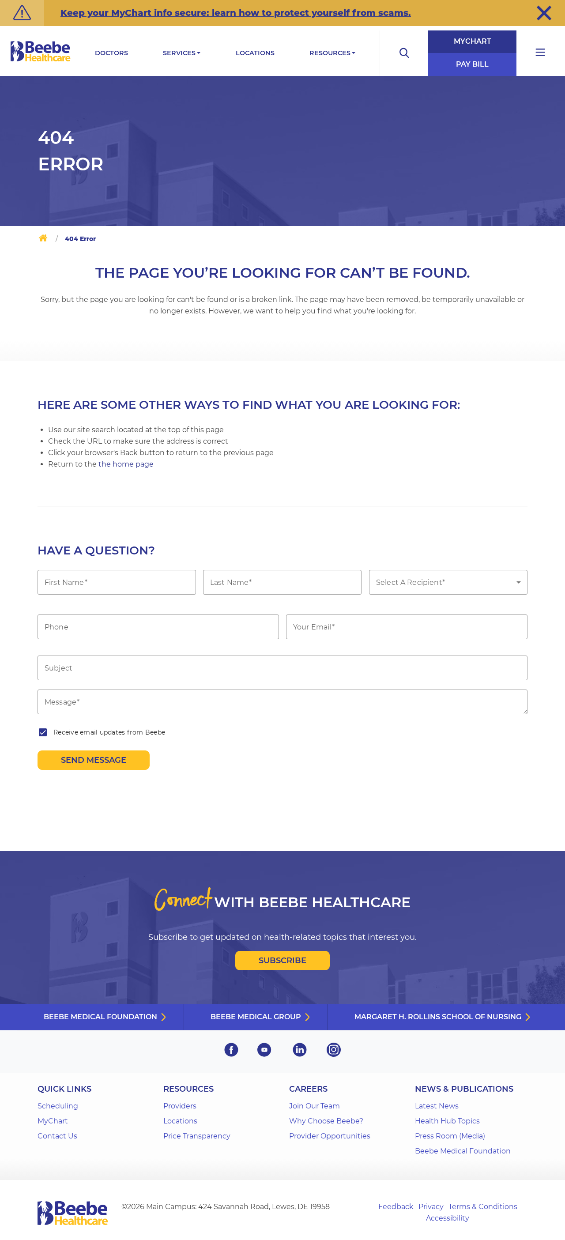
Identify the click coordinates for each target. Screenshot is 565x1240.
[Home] (43, 239)
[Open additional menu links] (540, 53)
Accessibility (447, 1218)
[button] (544, 13)
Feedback (396, 1206)
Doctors (111, 53)
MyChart (472, 41)
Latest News (437, 1106)
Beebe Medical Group (256, 1017)
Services (179, 53)
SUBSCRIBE (282, 960)
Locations (255, 53)
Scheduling (58, 1106)
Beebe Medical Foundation (100, 1017)
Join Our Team (314, 1106)
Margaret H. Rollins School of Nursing (437, 1017)
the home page (126, 464)
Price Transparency (196, 1136)
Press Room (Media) (450, 1136)
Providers (179, 1106)
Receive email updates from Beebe (109, 732)
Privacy (431, 1206)
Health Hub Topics (447, 1121)
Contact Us (57, 1136)
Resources (329, 53)
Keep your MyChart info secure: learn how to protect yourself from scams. (235, 13)
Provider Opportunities (329, 1136)
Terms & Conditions (482, 1206)
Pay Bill (472, 64)
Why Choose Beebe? (326, 1121)
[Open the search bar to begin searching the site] (404, 53)
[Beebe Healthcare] (41, 61)
